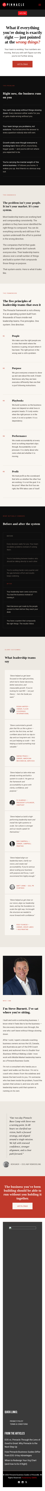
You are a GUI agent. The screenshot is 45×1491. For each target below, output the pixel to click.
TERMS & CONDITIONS (19, 1424)
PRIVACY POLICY (16, 1421)
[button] (22, 13)
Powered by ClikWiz (29, 1478)
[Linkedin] (22, 1482)
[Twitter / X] (26, 1482)
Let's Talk (22, 64)
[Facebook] (19, 1482)
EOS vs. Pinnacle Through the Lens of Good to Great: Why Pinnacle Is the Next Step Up (22, 1443)
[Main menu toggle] (40, 5)
